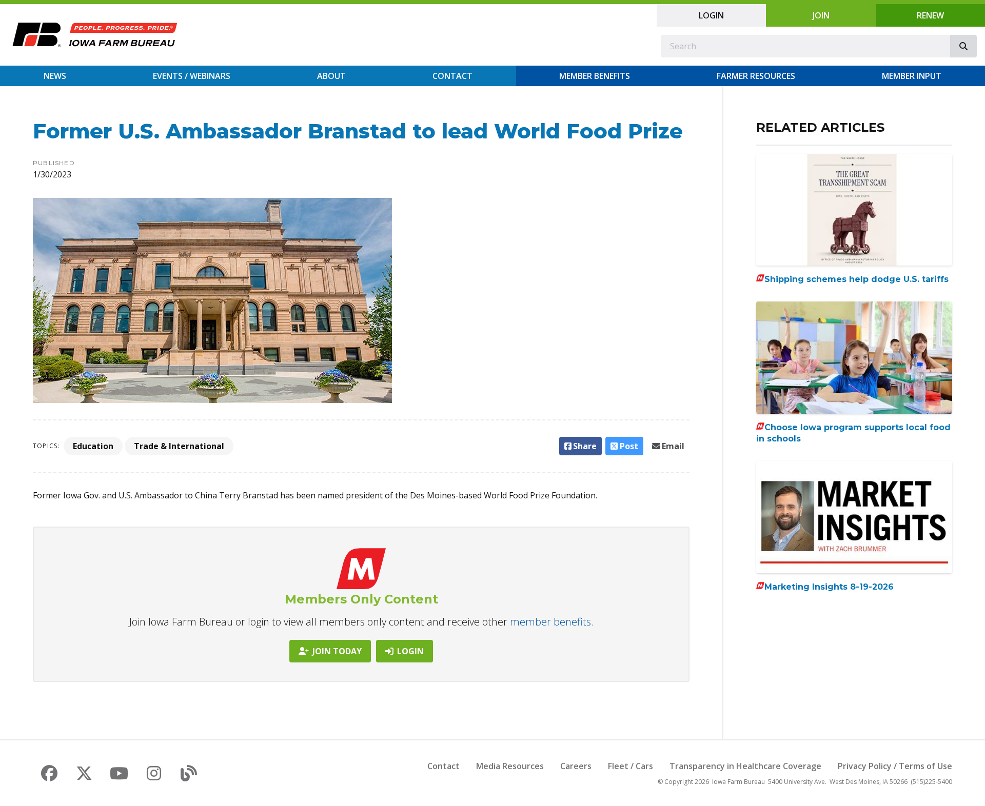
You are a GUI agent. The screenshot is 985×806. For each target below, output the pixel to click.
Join (821, 15)
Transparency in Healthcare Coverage (745, 766)
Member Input (911, 76)
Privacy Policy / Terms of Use (895, 766)
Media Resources (510, 766)
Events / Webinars (191, 76)
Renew (930, 15)
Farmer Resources (756, 76)
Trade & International (179, 446)
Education (93, 446)
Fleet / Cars (630, 766)
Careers (576, 766)
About (331, 76)
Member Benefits (594, 76)
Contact (452, 76)
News (55, 76)
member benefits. (552, 622)
